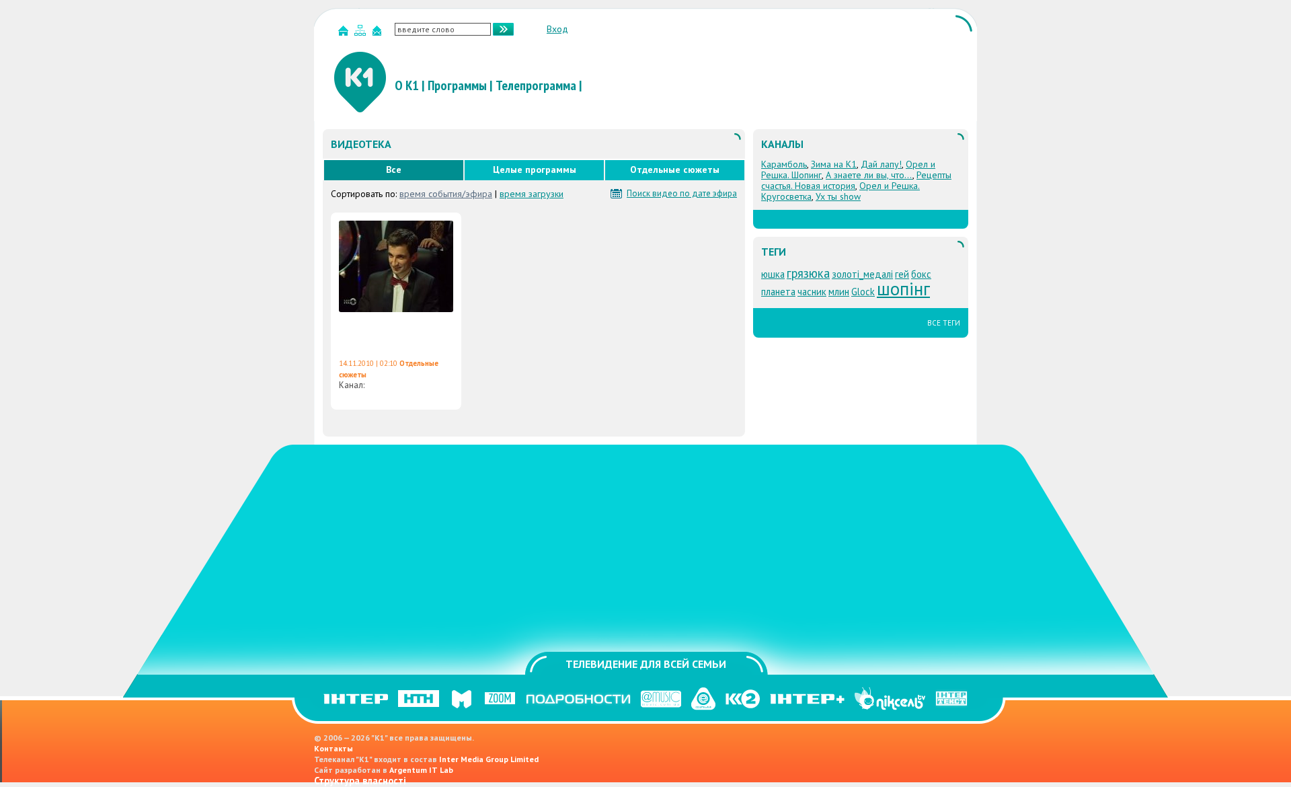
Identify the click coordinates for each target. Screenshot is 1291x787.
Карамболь (784, 164)
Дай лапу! (881, 164)
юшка (773, 274)
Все (393, 169)
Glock (863, 291)
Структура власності (360, 780)
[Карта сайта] (361, 33)
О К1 (407, 85)
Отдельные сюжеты (674, 169)
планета (778, 291)
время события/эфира (445, 194)
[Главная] (345, 33)
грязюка (808, 273)
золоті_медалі (862, 274)
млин (838, 291)
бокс (921, 274)
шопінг (903, 288)
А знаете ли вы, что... (869, 175)
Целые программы (534, 169)
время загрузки (531, 194)
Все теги (943, 323)
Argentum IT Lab (421, 770)
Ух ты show (838, 196)
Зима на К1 (834, 164)
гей (902, 274)
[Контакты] (378, 33)
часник (811, 291)
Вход (557, 29)
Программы (457, 85)
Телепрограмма (536, 85)
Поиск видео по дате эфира (682, 193)
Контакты (333, 748)
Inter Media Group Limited (489, 759)
